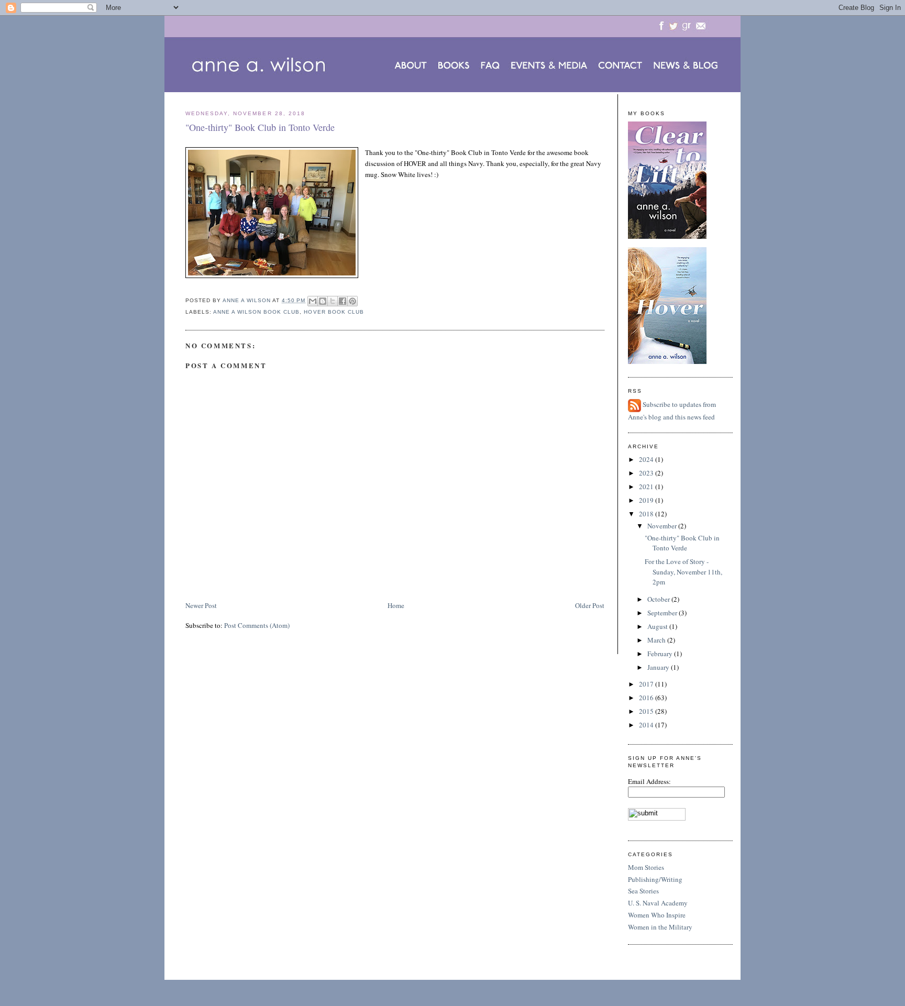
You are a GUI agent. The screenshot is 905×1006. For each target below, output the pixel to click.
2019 (647, 500)
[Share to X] (332, 301)
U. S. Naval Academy (658, 903)
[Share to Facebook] (342, 301)
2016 (647, 697)
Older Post (589, 605)
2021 (647, 486)
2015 (647, 711)
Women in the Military (660, 927)
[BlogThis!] (322, 301)
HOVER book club (333, 312)
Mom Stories (646, 867)
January (659, 667)
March (657, 640)
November (662, 525)
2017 (647, 684)
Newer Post (201, 605)
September (663, 612)
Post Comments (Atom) (257, 625)
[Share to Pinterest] (352, 301)
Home (396, 605)
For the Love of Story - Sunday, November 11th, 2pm (683, 572)
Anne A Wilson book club (256, 312)
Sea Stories (643, 891)
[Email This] (312, 301)
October (659, 599)
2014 (647, 724)
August (658, 626)
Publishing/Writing (655, 879)
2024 (647, 459)
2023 (647, 473)
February (660, 653)
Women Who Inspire (657, 915)
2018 (647, 513)
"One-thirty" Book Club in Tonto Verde (682, 543)
